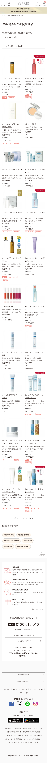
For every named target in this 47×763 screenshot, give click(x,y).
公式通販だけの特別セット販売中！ (23, 10)
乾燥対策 (13, 16)
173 (31, 274)
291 (30, 368)
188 (9, 368)
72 (30, 92)
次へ (31, 518)
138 (9, 320)
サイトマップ (34, 742)
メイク (15, 689)
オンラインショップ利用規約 (14, 735)
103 (31, 323)
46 (30, 137)
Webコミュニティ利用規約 (33, 735)
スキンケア (7, 689)
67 (7, 229)
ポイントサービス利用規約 (13, 739)
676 (9, 505)
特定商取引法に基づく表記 (31, 732)
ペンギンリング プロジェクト (18, 742)
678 (9, 457)
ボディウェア (23, 693)
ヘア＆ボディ (23, 689)
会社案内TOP (9, 728)
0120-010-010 (27, 624)
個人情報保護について (14, 732)
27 (30, 186)
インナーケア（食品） (36, 689)
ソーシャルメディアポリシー (33, 739)
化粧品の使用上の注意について (32, 728)
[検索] (9, 3)
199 (9, 411)
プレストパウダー (31, 124)
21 (8, 186)
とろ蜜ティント (7, 306)
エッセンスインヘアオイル (34, 78)
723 (31, 457)
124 (30, 229)
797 (9, 274)
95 (8, 140)
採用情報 (18, 728)
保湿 (9, 16)
